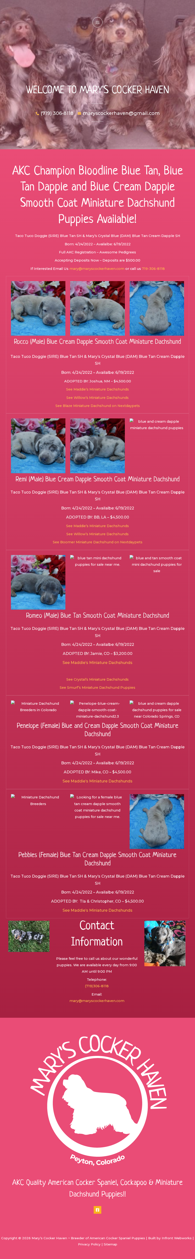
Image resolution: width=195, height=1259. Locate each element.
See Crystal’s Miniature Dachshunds (97, 679)
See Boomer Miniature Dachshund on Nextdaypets (97, 542)
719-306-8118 (153, 269)
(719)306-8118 (97, 986)
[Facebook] (97, 1210)
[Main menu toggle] (97, 22)
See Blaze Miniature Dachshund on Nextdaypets (97, 406)
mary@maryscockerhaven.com (96, 269)
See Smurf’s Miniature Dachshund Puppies (97, 687)
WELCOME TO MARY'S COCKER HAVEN (97, 90)
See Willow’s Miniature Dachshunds (97, 398)
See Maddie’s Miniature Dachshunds (97, 389)
